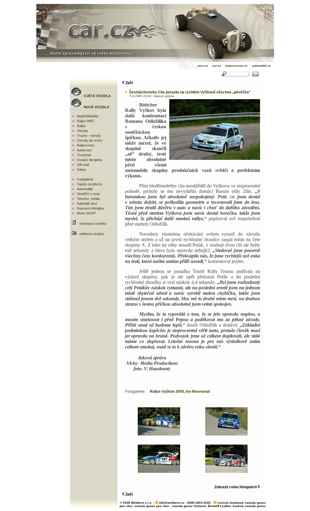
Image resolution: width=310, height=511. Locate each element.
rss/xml (223, 502)
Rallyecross (85, 145)
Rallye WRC (86, 121)
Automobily (85, 189)
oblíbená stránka (91, 234)
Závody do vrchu (89, 140)
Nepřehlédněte (87, 116)
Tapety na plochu (89, 184)
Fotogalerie (85, 179)
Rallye (81, 126)
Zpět (128, 83)
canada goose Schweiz (189, 506)
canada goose (255, 506)
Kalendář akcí (87, 203)
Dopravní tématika (90, 208)
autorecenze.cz (236, 65)
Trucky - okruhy (89, 135)
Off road (83, 164)
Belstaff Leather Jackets (226, 506)
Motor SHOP (86, 213)
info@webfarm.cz (171, 502)
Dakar (81, 169)
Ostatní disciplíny (89, 160)
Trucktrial (84, 155)
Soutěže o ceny (88, 194)
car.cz (216, 65)
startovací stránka (92, 223)
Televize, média (88, 198)
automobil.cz (261, 65)
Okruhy (82, 131)
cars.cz (202, 65)
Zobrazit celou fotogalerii (236, 487)
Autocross (84, 150)
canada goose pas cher (151, 506)
